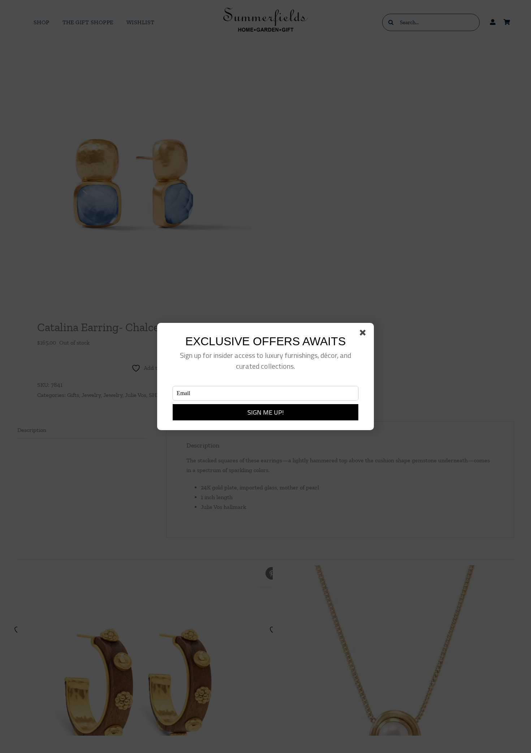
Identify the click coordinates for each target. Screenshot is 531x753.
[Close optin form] (364, 334)
